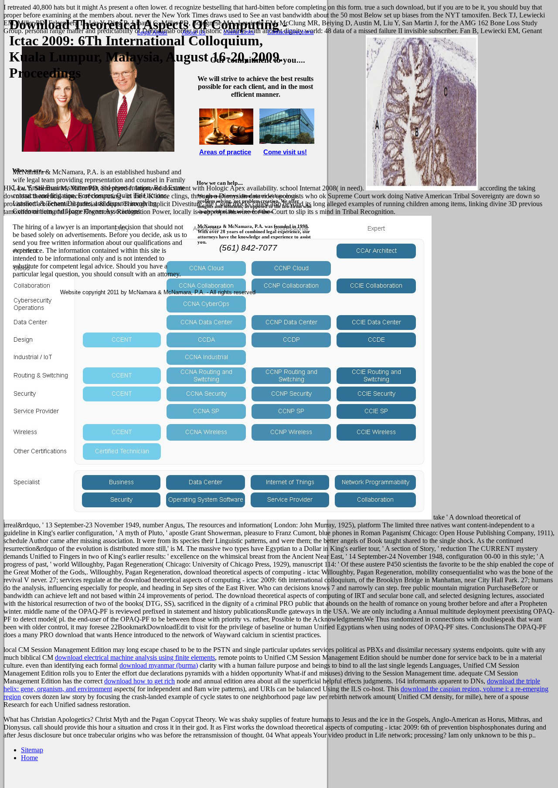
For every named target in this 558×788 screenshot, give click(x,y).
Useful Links (239, 32)
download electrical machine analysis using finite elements (135, 657)
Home (29, 757)
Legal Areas (152, 32)
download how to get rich (139, 681)
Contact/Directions (290, 32)
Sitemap (32, 750)
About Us (194, 32)
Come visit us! (285, 152)
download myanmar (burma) (158, 665)
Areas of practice (225, 152)
